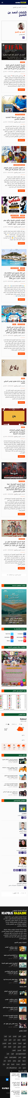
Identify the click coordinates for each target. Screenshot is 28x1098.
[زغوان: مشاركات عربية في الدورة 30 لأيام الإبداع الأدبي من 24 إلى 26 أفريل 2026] (24, 1075)
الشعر (9, 1043)
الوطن (24, 1057)
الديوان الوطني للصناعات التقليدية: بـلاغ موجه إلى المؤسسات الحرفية (17, 432)
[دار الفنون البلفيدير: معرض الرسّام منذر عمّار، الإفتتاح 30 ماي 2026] (14, 154)
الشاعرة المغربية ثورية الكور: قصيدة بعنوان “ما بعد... (11, 776)
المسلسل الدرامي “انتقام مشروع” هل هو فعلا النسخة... (10, 760)
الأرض (19, 1036)
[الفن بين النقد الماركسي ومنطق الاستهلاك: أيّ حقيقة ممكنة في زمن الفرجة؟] (23, 973)
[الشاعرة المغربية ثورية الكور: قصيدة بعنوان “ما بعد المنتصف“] (23, 777)
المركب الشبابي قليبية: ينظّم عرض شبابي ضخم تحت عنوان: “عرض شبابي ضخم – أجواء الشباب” (14, 222)
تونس (6, 1057)
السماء (19, 1043)
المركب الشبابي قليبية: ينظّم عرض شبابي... (16, 1084)
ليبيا (4, 1064)
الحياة (5, 1040)
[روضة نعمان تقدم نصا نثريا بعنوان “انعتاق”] (23, 981)
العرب (14, 1047)
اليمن (19, 1057)
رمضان (14, 1061)
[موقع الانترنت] (22, 870)
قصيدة (17, 1064)
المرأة (24, 1050)
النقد (8, 1054)
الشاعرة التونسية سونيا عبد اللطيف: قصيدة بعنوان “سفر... (10, 784)
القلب (5, 1047)
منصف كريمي (23, 831)
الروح (24, 1043)
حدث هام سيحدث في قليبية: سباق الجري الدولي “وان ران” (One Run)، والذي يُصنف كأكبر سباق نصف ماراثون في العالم (15, 330)
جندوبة (24, 1061)
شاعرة (9, 1061)
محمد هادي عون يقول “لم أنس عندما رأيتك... (10, 792)
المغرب (13, 1050)
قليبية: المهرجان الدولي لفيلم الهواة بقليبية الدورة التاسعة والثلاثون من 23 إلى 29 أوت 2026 (14, 67)
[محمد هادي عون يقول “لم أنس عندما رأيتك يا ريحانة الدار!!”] (23, 793)
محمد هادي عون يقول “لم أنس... (11, 1024)
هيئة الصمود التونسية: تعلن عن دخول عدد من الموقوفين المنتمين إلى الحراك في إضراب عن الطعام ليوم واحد (14, 544)
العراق (19, 1047)
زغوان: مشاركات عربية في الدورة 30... (16, 1075)
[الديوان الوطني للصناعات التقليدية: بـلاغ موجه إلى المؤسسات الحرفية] (14, 416)
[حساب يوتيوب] (14, 870)
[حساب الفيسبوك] (23, 37)
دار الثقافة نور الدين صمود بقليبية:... (11, 956)
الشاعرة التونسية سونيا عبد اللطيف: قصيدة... (10, 1016)
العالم (24, 1047)
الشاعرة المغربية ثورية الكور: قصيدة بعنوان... (10, 1008)
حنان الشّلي (23, 848)
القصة (9, 1047)
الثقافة (24, 1040)
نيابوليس (24, 814)
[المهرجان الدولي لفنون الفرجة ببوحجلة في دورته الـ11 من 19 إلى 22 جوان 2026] (23, 965)
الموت (12, 1054)
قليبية (12, 1064)
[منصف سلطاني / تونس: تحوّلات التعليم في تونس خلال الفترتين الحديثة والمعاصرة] (23, 948)
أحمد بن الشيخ (20, 32)
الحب (14, 1040)
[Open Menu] (2, 2)
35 (18, 893)
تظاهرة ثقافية (12, 1057)
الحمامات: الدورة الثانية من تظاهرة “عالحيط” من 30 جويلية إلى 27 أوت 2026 (14, 620)
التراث (5, 1036)
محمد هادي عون (22, 866)
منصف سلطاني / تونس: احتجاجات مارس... (11, 1000)
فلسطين (24, 1064)
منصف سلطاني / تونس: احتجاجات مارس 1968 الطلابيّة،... (10, 768)
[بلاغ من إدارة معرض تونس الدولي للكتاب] (14, 367)
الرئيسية (24, 7)
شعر (5, 1061)
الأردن (24, 1036)
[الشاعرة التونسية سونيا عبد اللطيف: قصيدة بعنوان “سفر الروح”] (23, 785)
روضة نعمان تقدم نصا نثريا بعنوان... (11, 980)
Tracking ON (12, 709)
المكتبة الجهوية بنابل (21, 1054)
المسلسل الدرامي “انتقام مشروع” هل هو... (11, 992)
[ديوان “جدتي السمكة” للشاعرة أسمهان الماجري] (14, 103)
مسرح (24, 1068)
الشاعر (14, 1043)
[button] (2, 607)
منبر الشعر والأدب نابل (12, 1068)
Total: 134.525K (6, 709)
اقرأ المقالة (21, 90)
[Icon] (23, 993)
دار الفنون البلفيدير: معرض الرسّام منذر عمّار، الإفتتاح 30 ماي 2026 (14, 169)
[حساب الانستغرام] (19, 852)
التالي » (14, 893)
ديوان (19, 1061)
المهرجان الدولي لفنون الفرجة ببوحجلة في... (10, 964)
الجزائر (19, 1040)
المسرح (19, 1050)
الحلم (10, 1040)
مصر (20, 1068)
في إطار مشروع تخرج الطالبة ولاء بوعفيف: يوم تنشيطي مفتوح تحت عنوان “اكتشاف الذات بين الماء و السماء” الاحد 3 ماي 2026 (14, 276)
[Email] (7, 1079)
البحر (10, 1036)
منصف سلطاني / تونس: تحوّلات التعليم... (11, 947)
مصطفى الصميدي (22, 883)
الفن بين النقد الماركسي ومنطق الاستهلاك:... (11, 972)
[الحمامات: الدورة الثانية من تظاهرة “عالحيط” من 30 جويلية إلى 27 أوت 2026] (14, 607)
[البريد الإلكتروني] (25, 817)
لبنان (8, 1064)
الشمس (4, 1043)
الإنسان (14, 1036)
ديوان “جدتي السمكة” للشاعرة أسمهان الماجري (15, 118)
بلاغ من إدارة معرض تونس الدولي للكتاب (14, 382)
